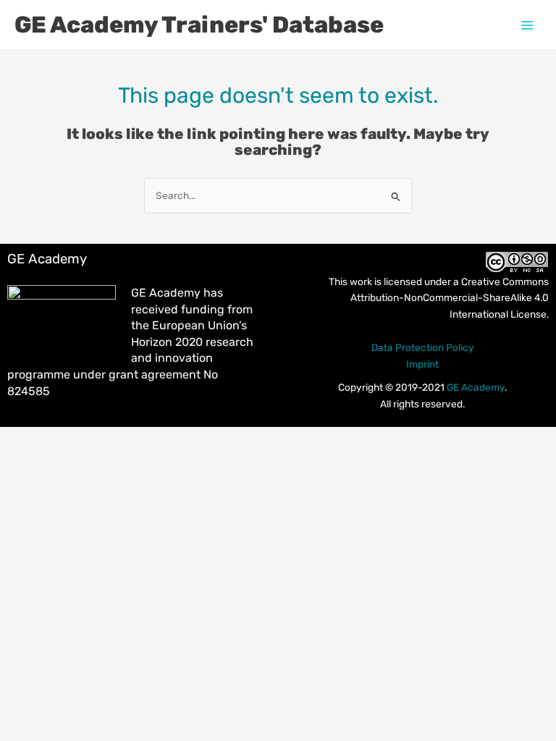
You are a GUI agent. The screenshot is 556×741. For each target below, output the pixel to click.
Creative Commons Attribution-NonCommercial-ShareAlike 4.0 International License (449, 298)
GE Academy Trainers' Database (199, 24)
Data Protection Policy (422, 347)
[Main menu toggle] (527, 25)
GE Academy (476, 387)
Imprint (422, 364)
